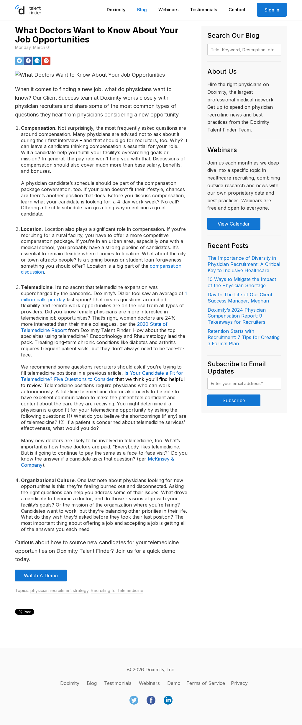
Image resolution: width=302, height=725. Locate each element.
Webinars (168, 9)
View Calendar (234, 224)
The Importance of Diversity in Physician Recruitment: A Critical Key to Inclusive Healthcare (244, 264)
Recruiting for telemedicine (117, 590)
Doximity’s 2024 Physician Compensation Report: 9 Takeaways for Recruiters (237, 316)
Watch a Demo (41, 575)
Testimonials (203, 9)
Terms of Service (205, 683)
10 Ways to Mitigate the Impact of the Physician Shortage (242, 282)
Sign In (272, 10)
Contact (237, 9)
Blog (142, 9)
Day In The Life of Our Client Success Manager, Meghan (240, 298)
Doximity (116, 9)
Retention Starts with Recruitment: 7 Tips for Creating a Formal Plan (244, 337)
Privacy (239, 683)
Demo (173, 683)
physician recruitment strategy (59, 590)
